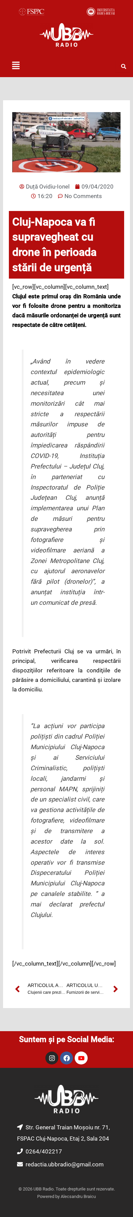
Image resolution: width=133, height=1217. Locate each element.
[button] (16, 65)
